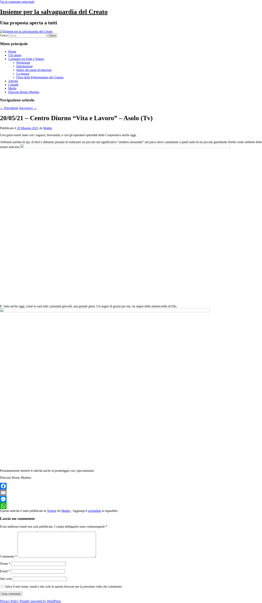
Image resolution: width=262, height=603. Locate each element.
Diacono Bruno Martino (23, 92)
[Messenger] (131, 499)
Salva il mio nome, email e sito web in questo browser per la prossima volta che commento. (63, 586)
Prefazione (23, 62)
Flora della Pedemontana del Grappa (39, 77)
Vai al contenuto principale (17, 1)
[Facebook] (131, 486)
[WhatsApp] (131, 505)
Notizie (51, 510)
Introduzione (24, 66)
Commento (8, 556)
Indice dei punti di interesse (34, 70)
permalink (94, 510)
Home (12, 51)
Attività (13, 81)
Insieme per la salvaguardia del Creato (54, 11)
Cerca (4, 35)
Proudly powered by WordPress (40, 601)
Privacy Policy (9, 601)
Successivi (28, 108)
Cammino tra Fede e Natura (26, 59)
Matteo (47, 128)
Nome (5, 563)
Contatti (13, 84)
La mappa (22, 73)
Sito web (5, 578)
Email (5, 571)
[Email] (131, 492)
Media (12, 88)
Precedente (9, 108)
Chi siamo (14, 55)
